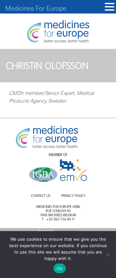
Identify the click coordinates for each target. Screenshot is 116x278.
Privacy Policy (73, 196)
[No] (108, 254)
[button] (109, 7)
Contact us (40, 196)
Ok (60, 268)
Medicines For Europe (35, 8)
